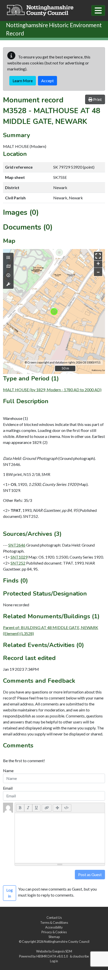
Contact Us (54, 918)
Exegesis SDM (62, 951)
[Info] (8, 275)
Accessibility (54, 927)
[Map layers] (8, 257)
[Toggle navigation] (98, 10)
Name (8, 770)
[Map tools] (8, 284)
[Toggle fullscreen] (98, 256)
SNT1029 (19, 557)
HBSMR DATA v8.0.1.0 (52, 956)
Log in (54, 961)
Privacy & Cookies (54, 932)
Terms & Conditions (54, 923)
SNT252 (18, 563)
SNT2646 (16, 545)
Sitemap (54, 937)
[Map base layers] (8, 266)
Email (8, 788)
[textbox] (60, 838)
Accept (47, 80)
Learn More (23, 80)
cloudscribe (81, 956)
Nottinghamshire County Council (66, 942)
